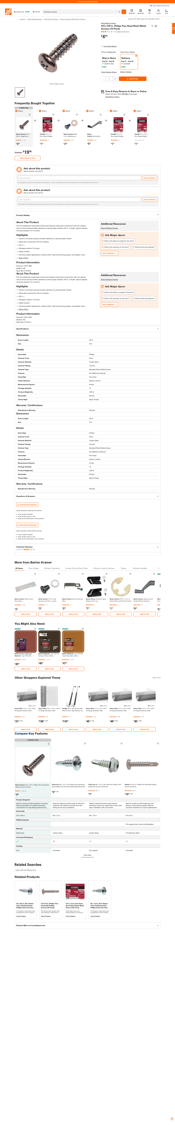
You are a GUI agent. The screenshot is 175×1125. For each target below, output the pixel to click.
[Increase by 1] (115, 79)
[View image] (20, 92)
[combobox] (80, 12)
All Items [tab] (19, 568)
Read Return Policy (113, 97)
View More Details (109, 46)
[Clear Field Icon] (119, 11)
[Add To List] (152, 26)
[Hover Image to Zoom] (56, 52)
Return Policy (23, 258)
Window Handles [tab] (140, 568)
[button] (87, 215)
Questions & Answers (122, 32)
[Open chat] (173, 28)
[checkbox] (16, 111)
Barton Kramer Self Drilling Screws (72, 19)
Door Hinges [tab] (34, 568)
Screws (22, 19)
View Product (21, 916)
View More (87, 855)
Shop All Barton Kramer (109, 228)
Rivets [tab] (123, 568)
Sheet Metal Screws (34, 19)
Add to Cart (133, 79)
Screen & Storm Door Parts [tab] (77, 568)
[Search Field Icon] (124, 12)
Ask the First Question (28, 505)
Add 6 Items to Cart (27, 158)
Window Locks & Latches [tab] (103, 568)
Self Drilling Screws (51, 19)
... (17, 19)
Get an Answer (149, 178)
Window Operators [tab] (52, 568)
